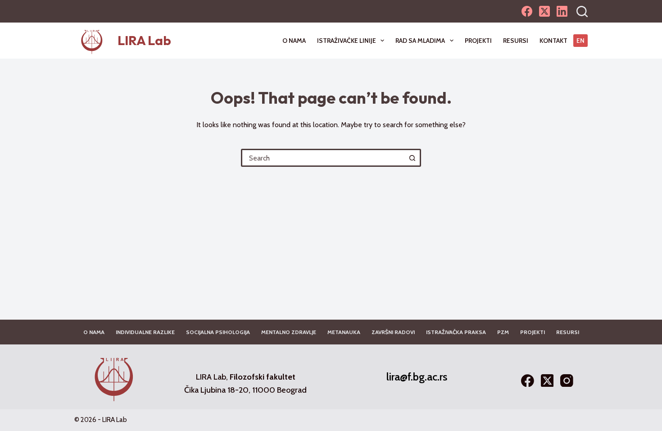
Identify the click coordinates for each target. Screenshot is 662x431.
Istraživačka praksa (456, 332)
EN (580, 41)
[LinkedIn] (562, 11)
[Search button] (412, 157)
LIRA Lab (144, 40)
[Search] (582, 11)
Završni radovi (393, 332)
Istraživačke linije (346, 41)
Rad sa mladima (420, 41)
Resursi (515, 41)
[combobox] (323, 158)
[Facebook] (526, 11)
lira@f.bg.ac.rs (416, 376)
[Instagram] (566, 380)
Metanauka (343, 332)
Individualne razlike (145, 332)
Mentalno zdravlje (288, 332)
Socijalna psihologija (218, 332)
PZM (503, 332)
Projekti (478, 41)
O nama (294, 41)
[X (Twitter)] (544, 11)
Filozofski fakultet (262, 376)
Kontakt (553, 41)
